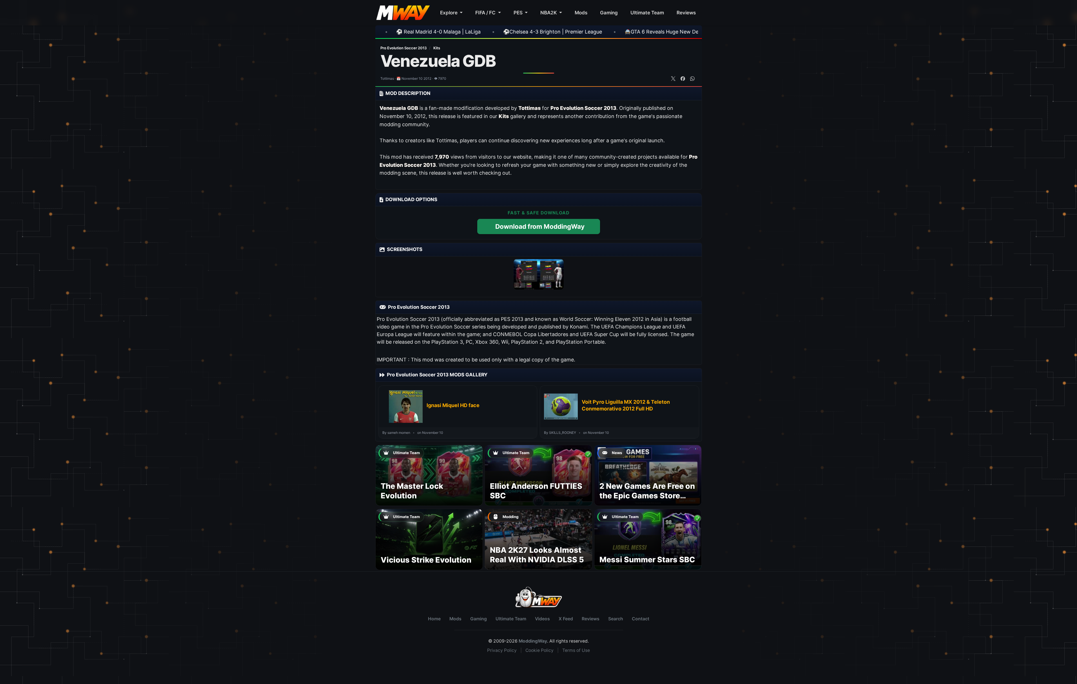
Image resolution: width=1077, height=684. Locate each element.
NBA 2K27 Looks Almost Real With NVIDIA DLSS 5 (537, 554)
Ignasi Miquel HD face (453, 405)
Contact (640, 618)
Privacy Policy (502, 650)
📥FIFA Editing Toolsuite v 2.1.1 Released (686, 32)
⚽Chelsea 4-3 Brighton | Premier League (460, 32)
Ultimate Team (647, 12)
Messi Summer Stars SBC (647, 559)
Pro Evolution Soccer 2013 (403, 48)
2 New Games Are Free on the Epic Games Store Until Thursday (647, 495)
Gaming (609, 12)
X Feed (566, 618)
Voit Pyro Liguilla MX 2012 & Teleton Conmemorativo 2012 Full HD (626, 405)
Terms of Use (576, 650)
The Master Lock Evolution (412, 490)
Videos (542, 618)
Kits (436, 48)
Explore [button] (449, 12)
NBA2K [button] (549, 12)
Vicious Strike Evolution (426, 560)
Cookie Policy (539, 650)
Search (615, 618)
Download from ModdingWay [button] (540, 226)
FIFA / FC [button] (486, 12)
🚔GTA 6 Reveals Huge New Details (574, 32)
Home (434, 618)
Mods (581, 12)
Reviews (686, 12)
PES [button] (519, 12)
